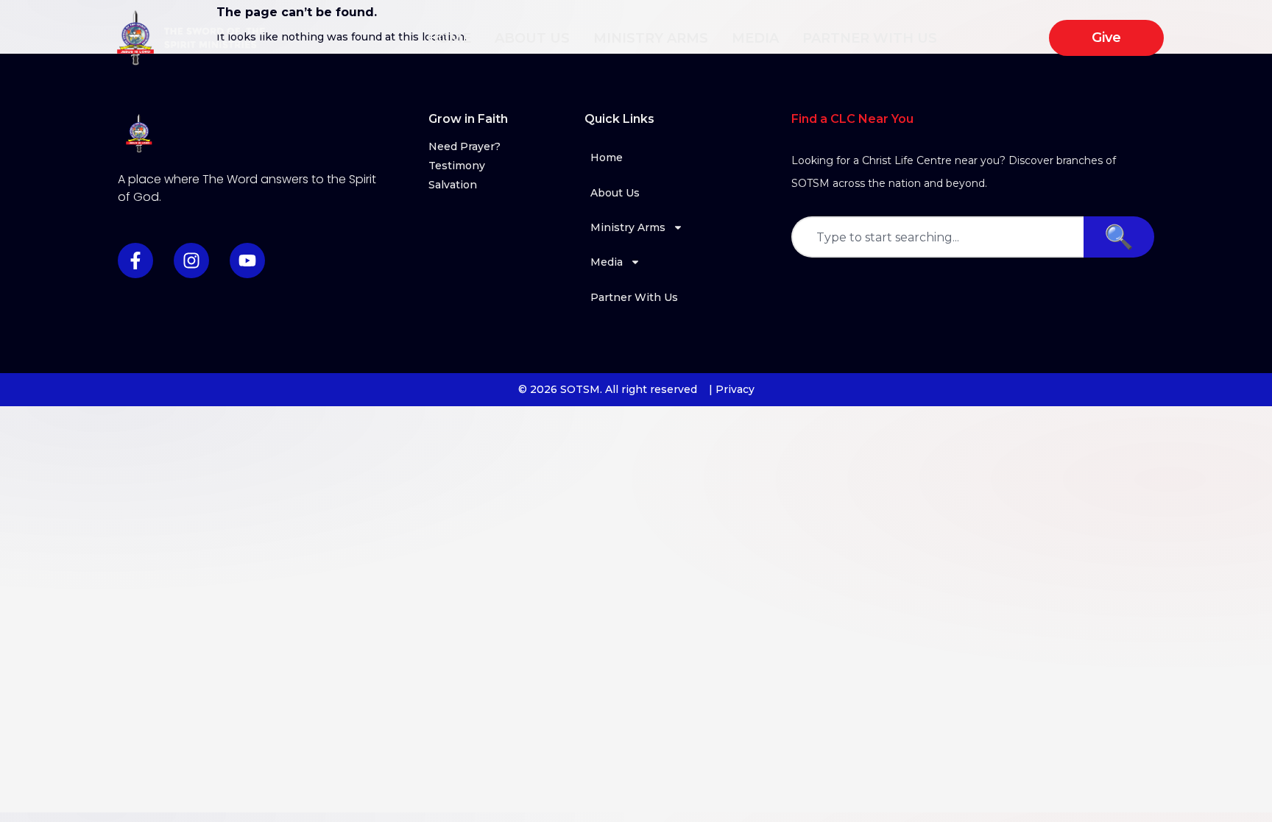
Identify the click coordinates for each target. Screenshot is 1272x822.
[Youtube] (247, 260)
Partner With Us (869, 38)
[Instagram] (191, 260)
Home (449, 38)
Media (755, 38)
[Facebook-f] (135, 260)
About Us (532, 38)
